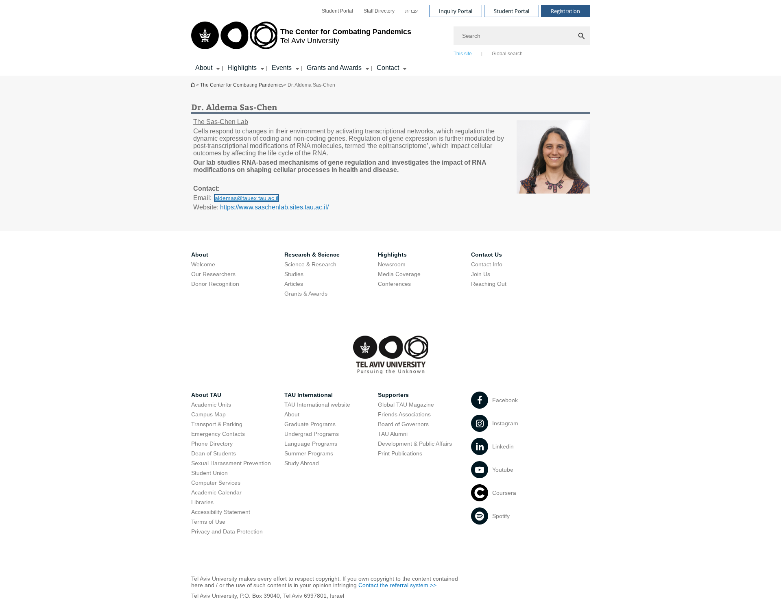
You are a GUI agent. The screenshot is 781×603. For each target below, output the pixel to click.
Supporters (393, 395)
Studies (293, 274)
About (203, 67)
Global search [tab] (507, 54)
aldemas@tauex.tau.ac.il (246, 198)
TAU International (308, 395)
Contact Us (486, 254)
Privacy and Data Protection (227, 531)
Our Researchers (213, 274)
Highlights (242, 67)
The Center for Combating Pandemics (242, 85)
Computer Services (215, 482)
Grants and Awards (334, 67)
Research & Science (312, 254)
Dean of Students (213, 453)
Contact (388, 67)
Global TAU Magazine (406, 404)
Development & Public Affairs (415, 443)
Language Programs (310, 443)
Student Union (209, 473)
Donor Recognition (215, 284)
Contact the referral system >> (397, 585)
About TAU (206, 395)
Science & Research (310, 264)
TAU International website (317, 404)
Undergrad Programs (311, 434)
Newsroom (392, 264)
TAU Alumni (393, 434)
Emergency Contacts (218, 434)
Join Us (480, 274)
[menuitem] (337, 11)
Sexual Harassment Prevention (231, 463)
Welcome (203, 264)
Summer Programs (308, 453)
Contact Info (486, 264)
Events (282, 67)
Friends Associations (404, 414)
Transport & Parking (216, 424)
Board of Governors (403, 424)
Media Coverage (399, 274)
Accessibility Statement (220, 512)
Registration (565, 11)
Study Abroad (301, 463)
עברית (411, 11)
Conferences (394, 284)
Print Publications (400, 453)
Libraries (202, 502)
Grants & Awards (305, 293)
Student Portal (337, 11)
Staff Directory (379, 11)
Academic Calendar (216, 492)
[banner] (390, 38)
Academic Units (211, 404)
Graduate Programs (310, 424)
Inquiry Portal (455, 11)
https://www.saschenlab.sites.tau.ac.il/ (274, 207)
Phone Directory (212, 443)
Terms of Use (208, 521)
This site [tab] (463, 54)
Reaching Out (488, 284)
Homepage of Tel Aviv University (193, 85)
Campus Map (208, 414)
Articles (293, 284)
